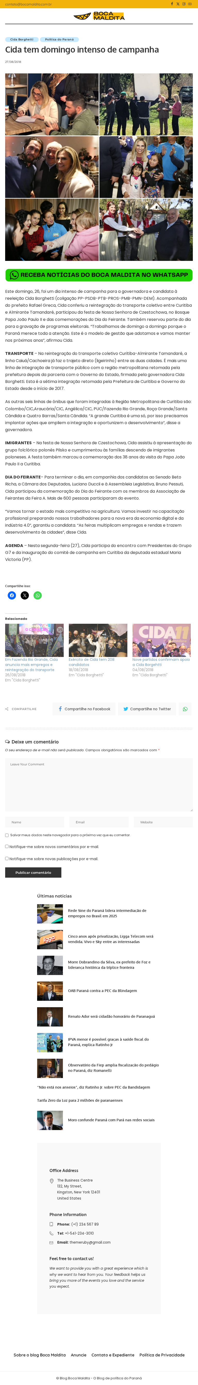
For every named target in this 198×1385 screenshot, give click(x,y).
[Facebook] (172, 4)
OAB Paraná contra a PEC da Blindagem (102, 990)
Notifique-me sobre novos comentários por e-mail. (54, 846)
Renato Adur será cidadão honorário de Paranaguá (111, 1016)
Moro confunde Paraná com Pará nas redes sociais (111, 1120)
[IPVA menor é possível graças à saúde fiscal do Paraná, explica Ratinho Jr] (50, 1042)
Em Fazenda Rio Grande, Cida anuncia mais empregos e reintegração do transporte (31, 664)
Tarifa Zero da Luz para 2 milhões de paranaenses (80, 1100)
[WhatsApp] (185, 709)
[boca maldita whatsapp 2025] (99, 275)
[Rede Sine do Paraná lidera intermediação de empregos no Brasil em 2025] (50, 914)
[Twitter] (178, 4)
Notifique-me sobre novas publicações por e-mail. (54, 859)
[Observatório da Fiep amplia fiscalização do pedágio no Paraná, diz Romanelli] (50, 1068)
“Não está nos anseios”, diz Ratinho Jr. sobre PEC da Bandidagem (93, 1087)
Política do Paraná (59, 39)
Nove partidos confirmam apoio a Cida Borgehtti (161, 662)
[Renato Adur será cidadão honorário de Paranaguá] (50, 1017)
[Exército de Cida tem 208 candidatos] (98, 640)
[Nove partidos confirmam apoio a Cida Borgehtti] (162, 640)
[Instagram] (184, 4)
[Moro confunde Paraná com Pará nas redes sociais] (50, 1120)
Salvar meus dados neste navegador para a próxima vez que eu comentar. (70, 835)
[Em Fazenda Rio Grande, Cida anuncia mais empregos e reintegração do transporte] (34, 640)
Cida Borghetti (22, 39)
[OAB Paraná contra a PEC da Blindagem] (50, 991)
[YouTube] (190, 4)
